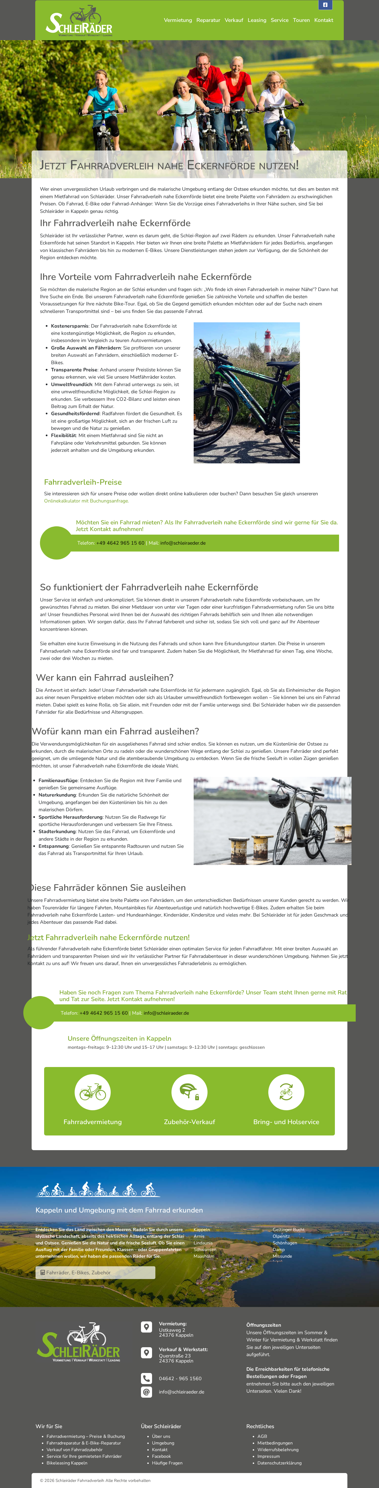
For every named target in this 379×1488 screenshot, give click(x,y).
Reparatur (208, 20)
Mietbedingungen (275, 1443)
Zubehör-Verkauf (189, 1121)
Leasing (257, 20)
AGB (262, 1436)
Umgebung (163, 1443)
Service (280, 20)
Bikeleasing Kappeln (67, 1463)
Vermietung (178, 20)
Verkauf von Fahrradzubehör (75, 1450)
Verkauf (234, 20)
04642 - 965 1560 (180, 1378)
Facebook (161, 1456)
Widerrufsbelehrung (278, 1450)
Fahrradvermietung (93, 1121)
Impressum (268, 1456)
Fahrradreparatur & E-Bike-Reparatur (84, 1443)
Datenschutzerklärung (279, 1463)
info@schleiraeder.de (181, 1392)
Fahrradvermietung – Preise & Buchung (86, 1436)
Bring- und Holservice (286, 1121)
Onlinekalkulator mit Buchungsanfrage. (86, 500)
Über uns (161, 1436)
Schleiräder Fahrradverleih (79, 1480)
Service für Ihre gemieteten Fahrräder (84, 1456)
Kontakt (323, 20)
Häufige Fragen (167, 1463)
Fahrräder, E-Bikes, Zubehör (78, 1272)
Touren (301, 20)
